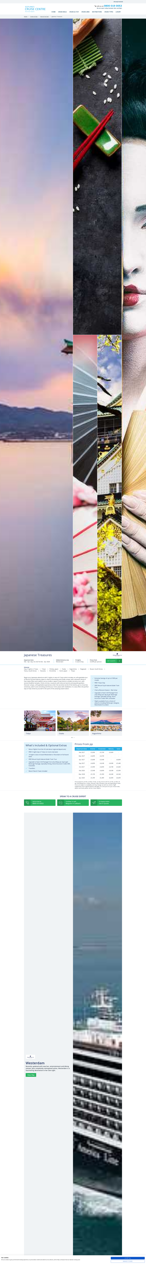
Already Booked (118, 1)
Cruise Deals (62, 12)
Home (54, 12)
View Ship (30, 1075)
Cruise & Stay (74, 12)
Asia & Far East (44, 16)
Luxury (118, 12)
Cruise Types (108, 12)
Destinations (97, 12)
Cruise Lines (85, 12)
